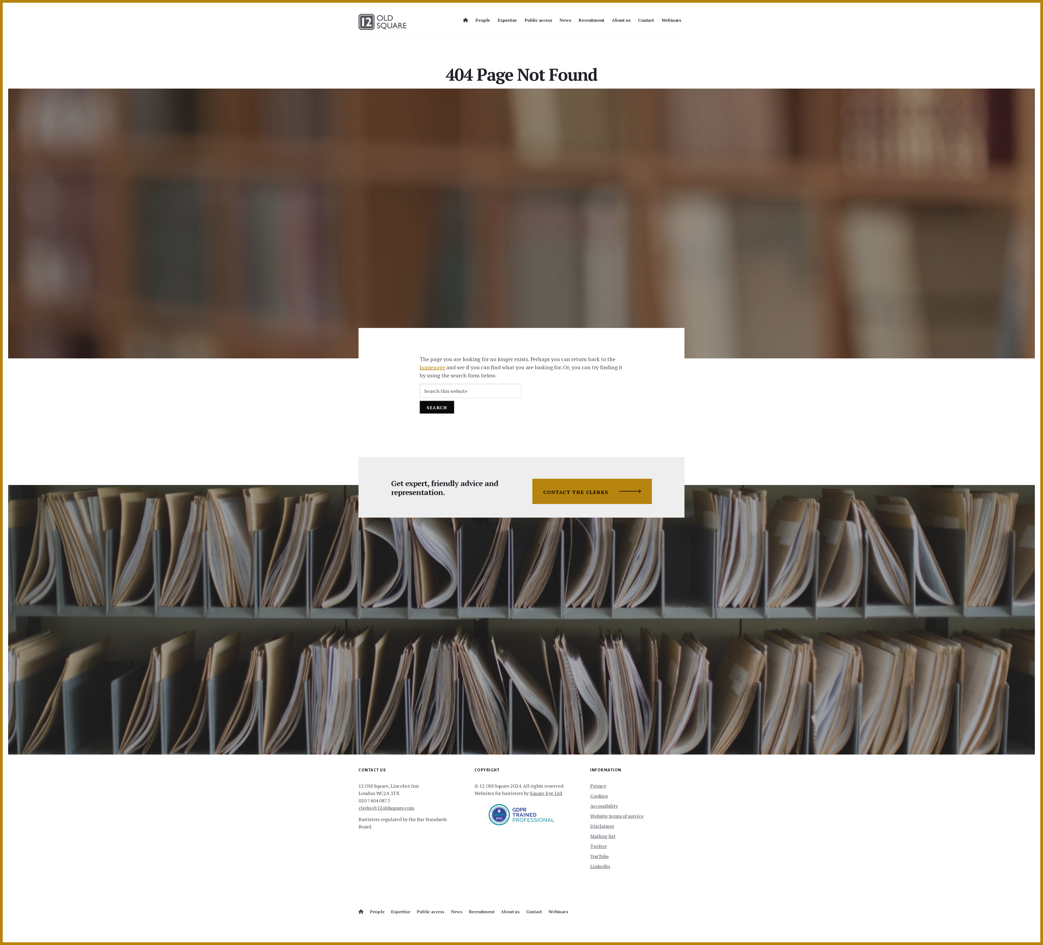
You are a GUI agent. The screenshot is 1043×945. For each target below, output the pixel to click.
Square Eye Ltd (546, 793)
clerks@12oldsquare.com (386, 808)
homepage (432, 367)
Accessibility (604, 806)
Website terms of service (616, 816)
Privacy (598, 786)
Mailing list (602, 836)
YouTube (599, 856)
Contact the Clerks (575, 492)
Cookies (599, 796)
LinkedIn (600, 866)
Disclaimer (602, 826)
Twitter (598, 846)
